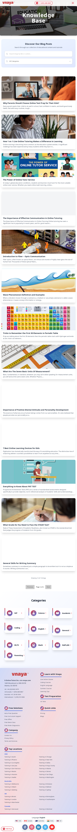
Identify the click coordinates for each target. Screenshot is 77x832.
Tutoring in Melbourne (12, 784)
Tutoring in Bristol (10, 796)
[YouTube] (52, 827)
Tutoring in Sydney (45, 790)
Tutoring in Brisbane (45, 784)
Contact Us (8, 735)
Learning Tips (44, 691)
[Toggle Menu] (73, 3)
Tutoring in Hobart (10, 787)
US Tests (43, 701)
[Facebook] (25, 827)
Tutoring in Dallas (44, 763)
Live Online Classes (46, 679)
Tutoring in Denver (45, 771)
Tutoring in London (11, 799)
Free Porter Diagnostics (12, 725)
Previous (30, 587)
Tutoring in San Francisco (12, 768)
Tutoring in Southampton (47, 799)
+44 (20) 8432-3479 (13, 689)
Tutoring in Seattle (10, 777)
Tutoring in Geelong (11, 790)
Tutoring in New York (45, 760)
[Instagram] (31, 827)
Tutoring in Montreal (45, 809)
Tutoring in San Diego (46, 774)
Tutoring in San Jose (11, 765)
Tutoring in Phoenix (11, 760)
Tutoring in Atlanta (45, 768)
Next (48, 587)
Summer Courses (46, 688)
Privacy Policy (9, 738)
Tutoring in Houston (11, 774)
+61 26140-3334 (16, 694)
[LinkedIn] (38, 827)
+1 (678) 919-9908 (19, 697)
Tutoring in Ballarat (45, 787)
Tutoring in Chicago (45, 757)
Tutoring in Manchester (12, 802)
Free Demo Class (10, 722)
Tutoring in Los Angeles (12, 763)
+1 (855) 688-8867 (17, 692)
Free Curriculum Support (13, 716)
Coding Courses (45, 682)
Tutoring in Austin (10, 757)
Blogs (42, 716)
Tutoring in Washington (46, 777)
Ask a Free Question (11, 713)
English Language (46, 685)
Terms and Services (11, 741)
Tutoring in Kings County (47, 765)
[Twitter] (45, 827)
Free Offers (8, 719)
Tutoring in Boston (10, 771)
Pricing (42, 713)
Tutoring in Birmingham (46, 796)
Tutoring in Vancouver (11, 809)
